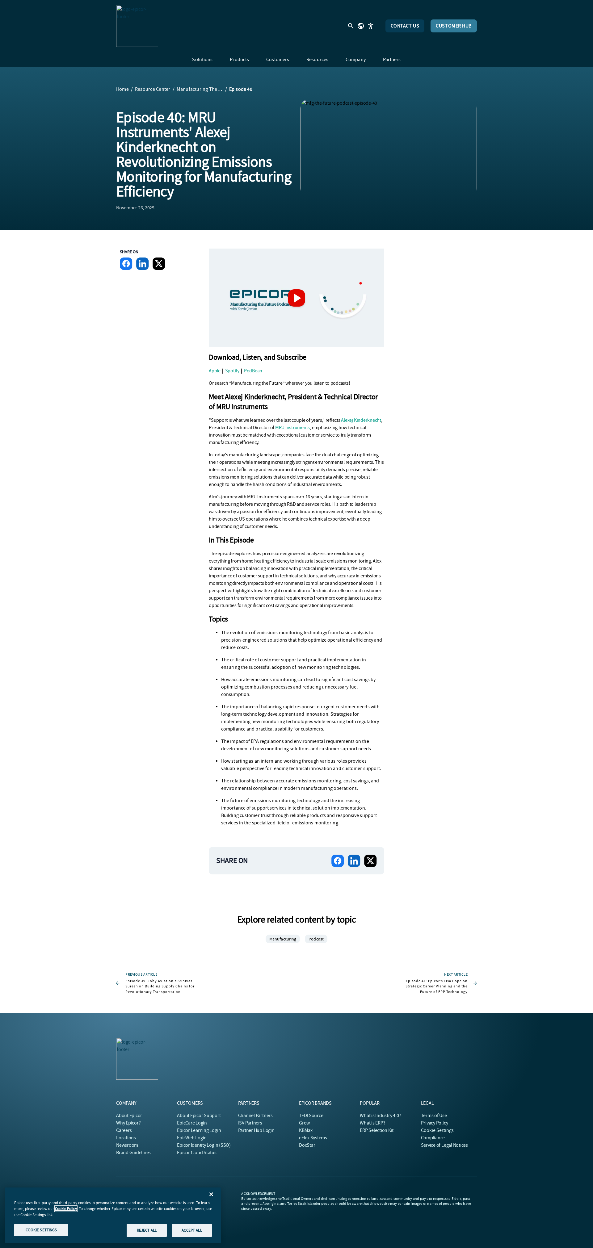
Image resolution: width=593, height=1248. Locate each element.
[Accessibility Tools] (371, 26)
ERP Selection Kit (376, 1130)
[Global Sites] (361, 26)
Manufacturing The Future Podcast (200, 89)
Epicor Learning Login (199, 1130)
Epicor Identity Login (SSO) (204, 1145)
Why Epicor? (128, 1123)
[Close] (211, 1194)
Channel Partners (255, 1115)
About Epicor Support (199, 1115)
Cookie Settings (437, 1130)
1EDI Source (311, 1115)
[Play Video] (296, 298)
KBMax (306, 1130)
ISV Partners (250, 1123)
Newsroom (127, 1145)
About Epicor (129, 1115)
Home (122, 89)
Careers (124, 1130)
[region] (113, 1215)
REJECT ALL (147, 1230)
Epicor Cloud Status (196, 1153)
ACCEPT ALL (192, 1230)
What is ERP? (372, 1123)
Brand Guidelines (133, 1153)
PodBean (253, 371)
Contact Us (405, 26)
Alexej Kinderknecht (361, 420)
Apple (215, 371)
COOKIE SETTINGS (41, 1230)
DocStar (307, 1145)
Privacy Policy (434, 1123)
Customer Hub (454, 26)
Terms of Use (434, 1115)
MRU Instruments (292, 428)
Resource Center (152, 89)
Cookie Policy (66, 1208)
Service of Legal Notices (444, 1145)
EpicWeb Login (192, 1138)
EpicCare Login (192, 1123)
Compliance (433, 1138)
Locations (126, 1138)
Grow (304, 1123)
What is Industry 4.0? (380, 1115)
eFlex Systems (313, 1138)
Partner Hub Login (256, 1130)
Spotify (232, 371)
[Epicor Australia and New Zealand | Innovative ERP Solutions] (137, 26)
